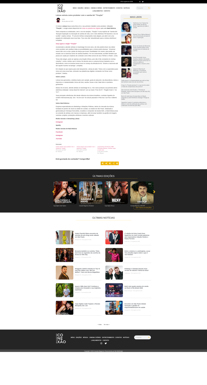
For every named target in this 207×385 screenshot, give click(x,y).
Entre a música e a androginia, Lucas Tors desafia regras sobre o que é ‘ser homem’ (137, 252)
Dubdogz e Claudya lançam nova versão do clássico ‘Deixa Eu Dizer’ (137, 269)
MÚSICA (87, 8)
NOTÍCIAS (127, 8)
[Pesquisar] (149, 8)
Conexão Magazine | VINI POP (112, 205)
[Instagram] (140, 1)
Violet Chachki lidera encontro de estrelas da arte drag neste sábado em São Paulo (87, 235)
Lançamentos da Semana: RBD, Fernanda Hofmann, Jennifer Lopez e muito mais (106, 148)
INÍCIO (75, 8)
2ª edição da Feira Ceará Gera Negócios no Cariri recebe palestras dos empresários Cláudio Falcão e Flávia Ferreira (137, 236)
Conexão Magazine (99, 351)
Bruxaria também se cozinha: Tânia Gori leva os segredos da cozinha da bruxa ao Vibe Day (87, 252)
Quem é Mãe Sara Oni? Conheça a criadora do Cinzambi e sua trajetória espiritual (88, 288)
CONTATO (107, 11)
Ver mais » (106, 324)
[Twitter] (143, 1)
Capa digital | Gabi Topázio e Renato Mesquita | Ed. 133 (87, 304)
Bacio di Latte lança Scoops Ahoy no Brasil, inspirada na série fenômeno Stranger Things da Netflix (135, 97)
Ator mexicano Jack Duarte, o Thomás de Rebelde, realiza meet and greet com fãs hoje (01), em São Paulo (135, 91)
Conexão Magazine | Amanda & (60, 205)
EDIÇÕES (81, 8)
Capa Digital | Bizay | (84, 205)
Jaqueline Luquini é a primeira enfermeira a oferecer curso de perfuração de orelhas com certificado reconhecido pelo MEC (134, 104)
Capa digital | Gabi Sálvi (136, 205)
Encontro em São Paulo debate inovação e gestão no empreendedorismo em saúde (135, 305)
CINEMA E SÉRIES (96, 8)
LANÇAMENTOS (98, 11)
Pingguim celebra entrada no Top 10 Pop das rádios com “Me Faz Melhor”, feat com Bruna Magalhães (87, 270)
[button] (102, 163)
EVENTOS (119, 8)
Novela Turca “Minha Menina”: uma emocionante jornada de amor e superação (141, 36)
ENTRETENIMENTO (109, 8)
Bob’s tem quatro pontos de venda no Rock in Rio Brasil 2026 (136, 287)
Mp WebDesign (119, 351)
